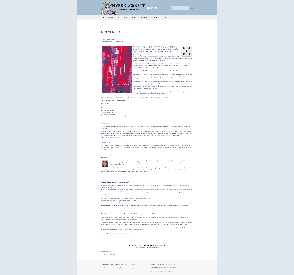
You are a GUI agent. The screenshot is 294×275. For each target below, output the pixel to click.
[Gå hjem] (123, 8)
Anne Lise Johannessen (168, 264)
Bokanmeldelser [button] (113, 17)
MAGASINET (159, 245)
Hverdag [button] (133, 17)
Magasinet (154, 17)
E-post (113, 254)
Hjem (102, 17)
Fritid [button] (125, 17)
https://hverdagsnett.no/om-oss (166, 267)
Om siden (164, 17)
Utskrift (105, 254)
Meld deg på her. (140, 247)
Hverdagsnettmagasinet (142, 163)
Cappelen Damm (106, 251)
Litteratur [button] (143, 17)
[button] (192, 8)
